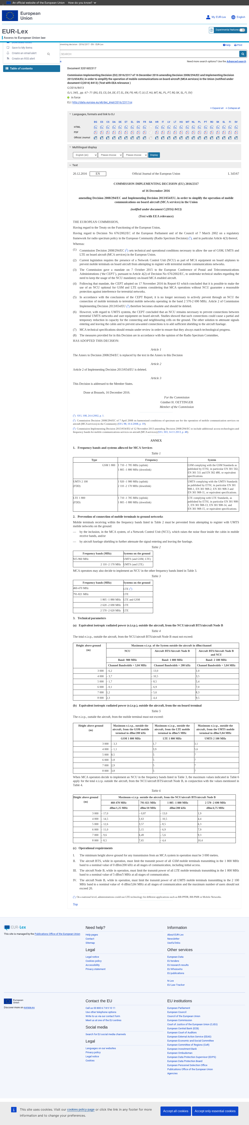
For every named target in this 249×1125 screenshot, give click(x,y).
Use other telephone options (101, 1012)
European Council (176, 1012)
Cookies (90, 1060)
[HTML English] (138, 127)
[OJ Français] (144, 137)
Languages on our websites (101, 1048)
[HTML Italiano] (163, 127)
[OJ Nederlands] (193, 137)
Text (75, 165)
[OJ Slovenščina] (224, 137)
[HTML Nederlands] (193, 127)
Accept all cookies (175, 1111)
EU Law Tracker (176, 984)
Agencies (172, 1073)
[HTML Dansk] (114, 127)
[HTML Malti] (187, 127)
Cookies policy (94, 960)
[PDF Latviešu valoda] (169, 132)
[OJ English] (138, 137)
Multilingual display (84, 147)
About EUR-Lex (175, 934)
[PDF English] (138, 132)
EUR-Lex (15, 31)
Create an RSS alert (23, 58)
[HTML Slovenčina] (218, 127)
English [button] (241, 17)
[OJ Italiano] (163, 137)
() (190, 238)
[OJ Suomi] (230, 137)
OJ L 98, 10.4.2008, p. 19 (131, 424)
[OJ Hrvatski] (157, 137)
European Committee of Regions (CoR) (188, 1044)
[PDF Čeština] (108, 132)
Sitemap (90, 942)
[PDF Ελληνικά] (132, 132)
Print (239, 45)
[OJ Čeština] (108, 137)
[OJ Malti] (187, 137)
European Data (175, 956)
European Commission (179, 1020)
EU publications (175, 973)
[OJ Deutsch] (120, 137)
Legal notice (92, 956)
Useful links (173, 942)
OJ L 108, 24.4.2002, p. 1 (90, 415)
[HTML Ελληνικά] (132, 127)
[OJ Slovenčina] (218, 137)
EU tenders (173, 960)
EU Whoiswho (174, 969)
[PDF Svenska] (236, 132)
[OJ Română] (212, 137)
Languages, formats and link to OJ (93, 114)
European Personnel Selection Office (187, 1065)
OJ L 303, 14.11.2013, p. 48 (172, 432)
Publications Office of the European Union (57, 933)
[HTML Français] (144, 127)
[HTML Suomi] (230, 127)
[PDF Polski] (199, 132)
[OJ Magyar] (181, 137)
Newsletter (173, 938)
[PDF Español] (102, 132)
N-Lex (170, 980)
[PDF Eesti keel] (126, 132)
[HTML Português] (206, 127)
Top (75, 904)
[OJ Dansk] (114, 137)
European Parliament (178, 1008)
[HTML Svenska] (236, 127)
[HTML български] (95, 127)
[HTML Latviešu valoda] (169, 127)
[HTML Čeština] (108, 127)
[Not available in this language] (150, 127)
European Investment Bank (182, 1048)
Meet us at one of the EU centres (103, 1020)
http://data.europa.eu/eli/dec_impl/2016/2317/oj (102, 102)
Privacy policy (93, 1052)
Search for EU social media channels (106, 1034)
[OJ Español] (102, 137)
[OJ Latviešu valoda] (169, 137)
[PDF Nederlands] (193, 132)
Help (228, 45)
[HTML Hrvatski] (157, 127)
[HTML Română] (212, 127)
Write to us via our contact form (103, 1016)
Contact (90, 938)
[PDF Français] (144, 132)
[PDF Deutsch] (120, 132)
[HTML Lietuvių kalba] (175, 127)
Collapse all (234, 108)
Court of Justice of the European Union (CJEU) (192, 1024)
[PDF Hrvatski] (157, 132)
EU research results (178, 965)
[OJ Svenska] (236, 137)
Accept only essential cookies (215, 1111)
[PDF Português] (206, 132)
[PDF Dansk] (114, 132)
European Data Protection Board (184, 1061)
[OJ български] (95, 137)
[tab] (154, 114)
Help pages (92, 934)
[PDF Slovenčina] (218, 132)
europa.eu (29, 1007)
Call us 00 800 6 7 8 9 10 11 (100, 1008)
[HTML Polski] (199, 127)
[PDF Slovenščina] (224, 132)
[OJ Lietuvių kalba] (175, 137)
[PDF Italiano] (163, 132)
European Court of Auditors (182, 1032)
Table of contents (21, 68)
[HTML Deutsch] (120, 127)
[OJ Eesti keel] (126, 137)
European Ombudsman (179, 1052)
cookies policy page (81, 1109)
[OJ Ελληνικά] (132, 137)
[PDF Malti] (187, 132)
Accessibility (93, 965)
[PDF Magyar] (181, 132)
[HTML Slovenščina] (224, 127)
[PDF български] (95, 132)
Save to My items (22, 47)
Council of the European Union (183, 1016)
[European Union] (13, 1001)
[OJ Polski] (199, 137)
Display (154, 155)
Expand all (218, 108)
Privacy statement (95, 969)
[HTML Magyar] (181, 127)
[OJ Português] (206, 137)
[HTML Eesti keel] (126, 127)
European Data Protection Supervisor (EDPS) (191, 1057)
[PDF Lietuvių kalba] (175, 132)
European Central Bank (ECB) (183, 1028)
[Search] (242, 54)
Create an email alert (24, 53)
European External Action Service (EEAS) (189, 1036)
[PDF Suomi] (230, 132)
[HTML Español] (102, 127)
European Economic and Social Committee (190, 1040)
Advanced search (236, 61)
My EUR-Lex (219, 17)
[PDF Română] (212, 132)
